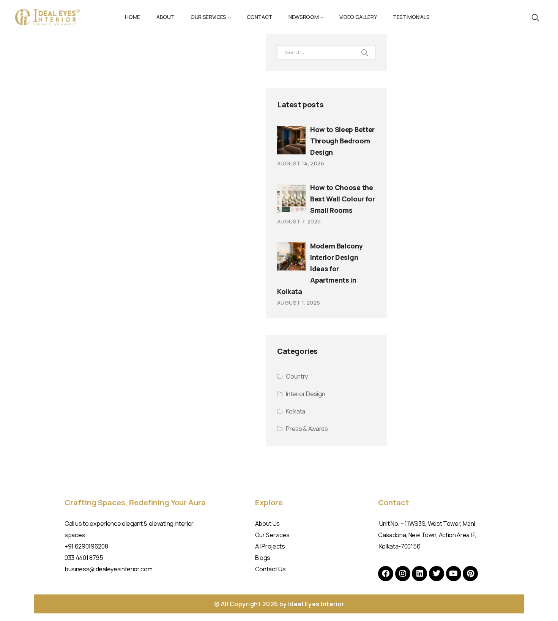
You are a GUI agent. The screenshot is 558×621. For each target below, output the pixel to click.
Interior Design (305, 394)
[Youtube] (453, 573)
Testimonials (411, 16)
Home (132, 16)
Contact (259, 16)
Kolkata (295, 411)
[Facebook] (385, 573)
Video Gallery (358, 16)
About (165, 16)
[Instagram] (402, 573)
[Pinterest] (470, 573)
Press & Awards (307, 428)
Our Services (208, 16)
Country (297, 376)
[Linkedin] (419, 573)
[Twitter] (436, 573)
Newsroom (303, 16)
